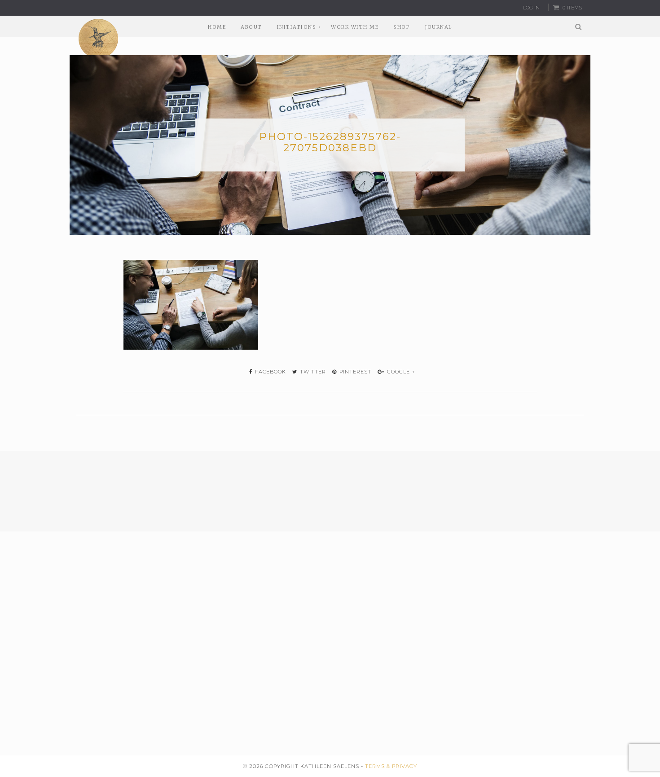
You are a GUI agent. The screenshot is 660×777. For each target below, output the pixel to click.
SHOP (401, 27)
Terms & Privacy (391, 766)
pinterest (354, 372)
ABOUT (251, 27)
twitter (312, 372)
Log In (531, 7)
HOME (217, 27)
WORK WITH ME (354, 27)
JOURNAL (438, 27)
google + (400, 372)
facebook (269, 372)
